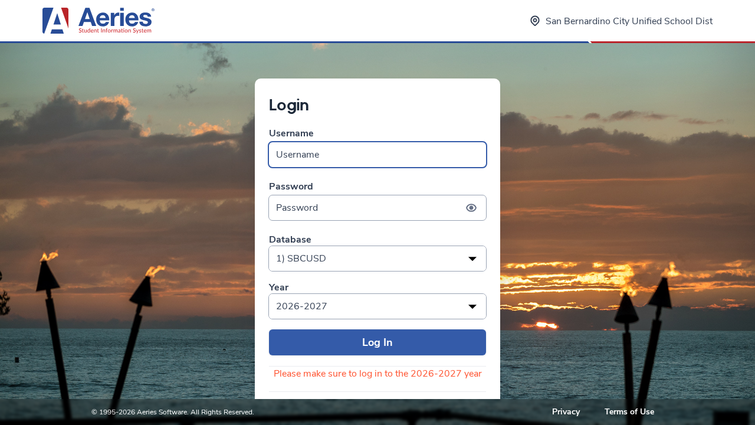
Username (291, 134)
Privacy (566, 411)
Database (290, 240)
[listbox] (377, 258)
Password (291, 187)
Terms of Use (629, 411)
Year (278, 288)
